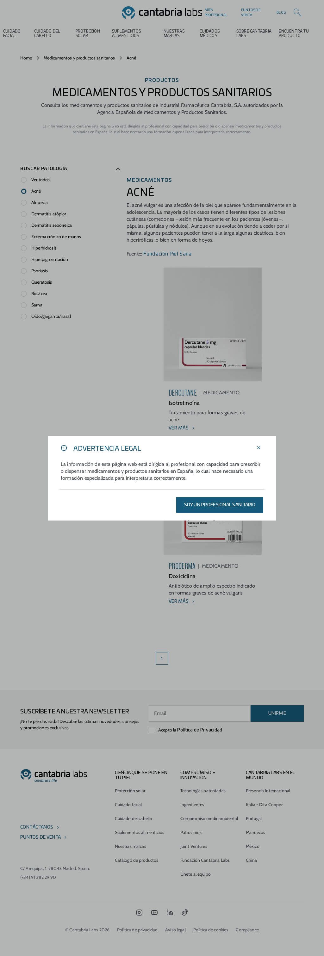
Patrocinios (191, 832)
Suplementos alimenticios (126, 33)
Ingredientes (192, 804)
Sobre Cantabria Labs (253, 33)
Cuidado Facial (12, 33)
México (252, 846)
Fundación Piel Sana (166, 253)
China (251, 860)
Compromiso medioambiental (209, 818)
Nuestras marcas (174, 33)
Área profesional (216, 13)
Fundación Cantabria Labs (205, 860)
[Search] (297, 12)
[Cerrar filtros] (258, 448)
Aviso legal (175, 930)
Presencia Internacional (268, 790)
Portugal (254, 818)
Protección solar (130, 790)
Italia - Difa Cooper (264, 804)
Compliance (247, 930)
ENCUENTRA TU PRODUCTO (294, 33)
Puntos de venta (250, 13)
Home (26, 58)
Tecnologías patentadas (203, 790)
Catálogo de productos (137, 860)
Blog (281, 12)
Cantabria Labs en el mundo (270, 775)
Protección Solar (88, 33)
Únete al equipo (195, 874)
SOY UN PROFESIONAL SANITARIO (219, 505)
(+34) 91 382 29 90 (38, 877)
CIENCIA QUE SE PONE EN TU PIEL (141, 775)
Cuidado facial (128, 804)
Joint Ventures (193, 846)
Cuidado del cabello (47, 33)
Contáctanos (36, 827)
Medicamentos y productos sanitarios (79, 58)
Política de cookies (210, 930)
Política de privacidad (137, 930)
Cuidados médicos (210, 33)
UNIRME (277, 713)
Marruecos (255, 832)
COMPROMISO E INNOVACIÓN (197, 775)
